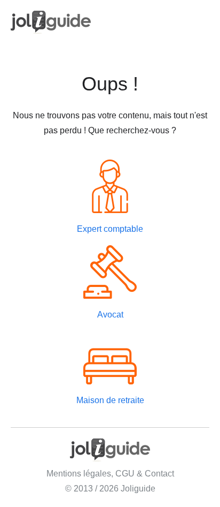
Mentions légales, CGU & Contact (110, 473)
